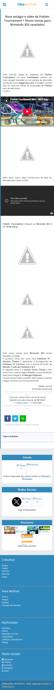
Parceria (5, 574)
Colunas (5, 602)
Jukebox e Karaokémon (12, 639)
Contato (5, 571)
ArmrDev (45, 684)
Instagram (8, 668)
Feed (6, 671)
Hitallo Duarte (8, 686)
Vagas (4, 577)
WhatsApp (27, 478)
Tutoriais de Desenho (11, 605)
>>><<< (22, 402)
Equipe (5, 565)
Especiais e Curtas (10, 634)
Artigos (5, 599)
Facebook (8, 659)
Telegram (44, 476)
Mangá (5, 642)
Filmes (5, 631)
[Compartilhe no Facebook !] (7, 418)
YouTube (8, 665)
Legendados (7, 636)
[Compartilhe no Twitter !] (15, 418)
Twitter (7, 662)
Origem (5, 568)
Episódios (6, 628)
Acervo (5, 597)
